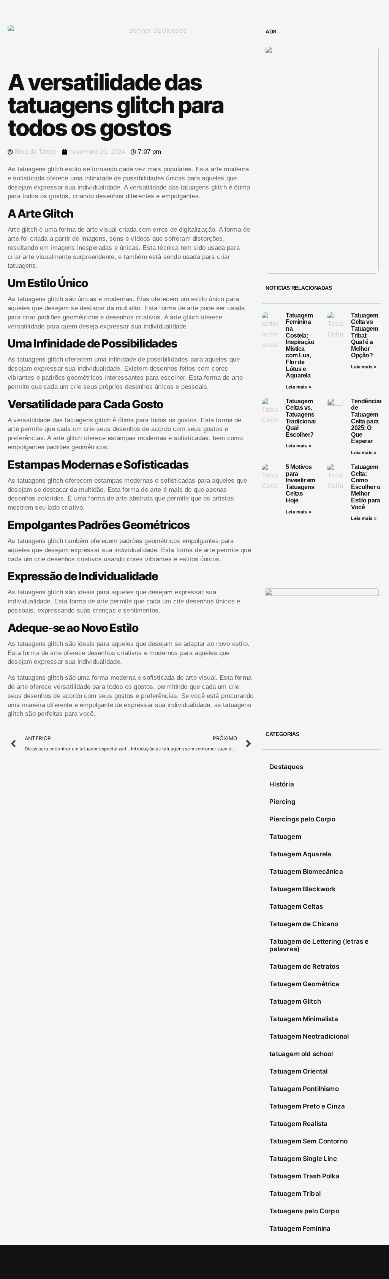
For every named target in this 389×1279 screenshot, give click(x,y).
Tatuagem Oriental (298, 1071)
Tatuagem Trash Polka (304, 1176)
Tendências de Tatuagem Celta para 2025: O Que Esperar (367, 421)
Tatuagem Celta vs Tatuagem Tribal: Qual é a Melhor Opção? (364, 335)
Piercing (282, 801)
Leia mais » (299, 387)
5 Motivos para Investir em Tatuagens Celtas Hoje (300, 484)
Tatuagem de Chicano (303, 924)
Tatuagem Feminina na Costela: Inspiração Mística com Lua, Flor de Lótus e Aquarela (300, 345)
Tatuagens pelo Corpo (304, 1211)
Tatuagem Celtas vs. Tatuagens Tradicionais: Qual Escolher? (303, 418)
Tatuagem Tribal (295, 1193)
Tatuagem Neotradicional (309, 1036)
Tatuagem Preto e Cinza (307, 1106)
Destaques (286, 767)
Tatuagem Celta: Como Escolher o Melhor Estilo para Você (365, 487)
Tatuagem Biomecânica (306, 871)
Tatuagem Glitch (295, 1001)
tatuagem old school (301, 1054)
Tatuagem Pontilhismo (303, 1089)
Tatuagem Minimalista (303, 1019)
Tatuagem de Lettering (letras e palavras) (318, 945)
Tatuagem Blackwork (302, 889)
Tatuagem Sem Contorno (308, 1141)
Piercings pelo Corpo (302, 819)
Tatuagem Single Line (303, 1158)
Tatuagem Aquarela (300, 854)
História (281, 784)
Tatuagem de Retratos (304, 966)
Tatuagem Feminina (299, 1228)
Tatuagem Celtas (296, 906)
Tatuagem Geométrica (304, 984)
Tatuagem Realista (298, 1123)
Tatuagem (285, 836)
